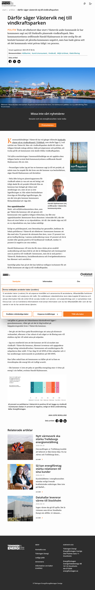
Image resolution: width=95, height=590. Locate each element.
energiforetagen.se (70, 571)
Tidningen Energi (42, 553)
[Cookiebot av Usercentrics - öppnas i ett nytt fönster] (82, 274)
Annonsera (39, 562)
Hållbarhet (26, 53)
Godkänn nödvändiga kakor (17, 314)
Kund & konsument (39, 53)
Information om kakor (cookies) (44, 567)
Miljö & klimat (62, 53)
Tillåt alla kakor (78, 314)
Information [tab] (47, 281)
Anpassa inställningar (46, 314)
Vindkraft (52, 53)
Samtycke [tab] (17, 281)
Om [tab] (78, 281)
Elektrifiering (75, 53)
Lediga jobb (40, 558)
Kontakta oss (40, 549)
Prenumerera (47, 125)
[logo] (11, 3)
